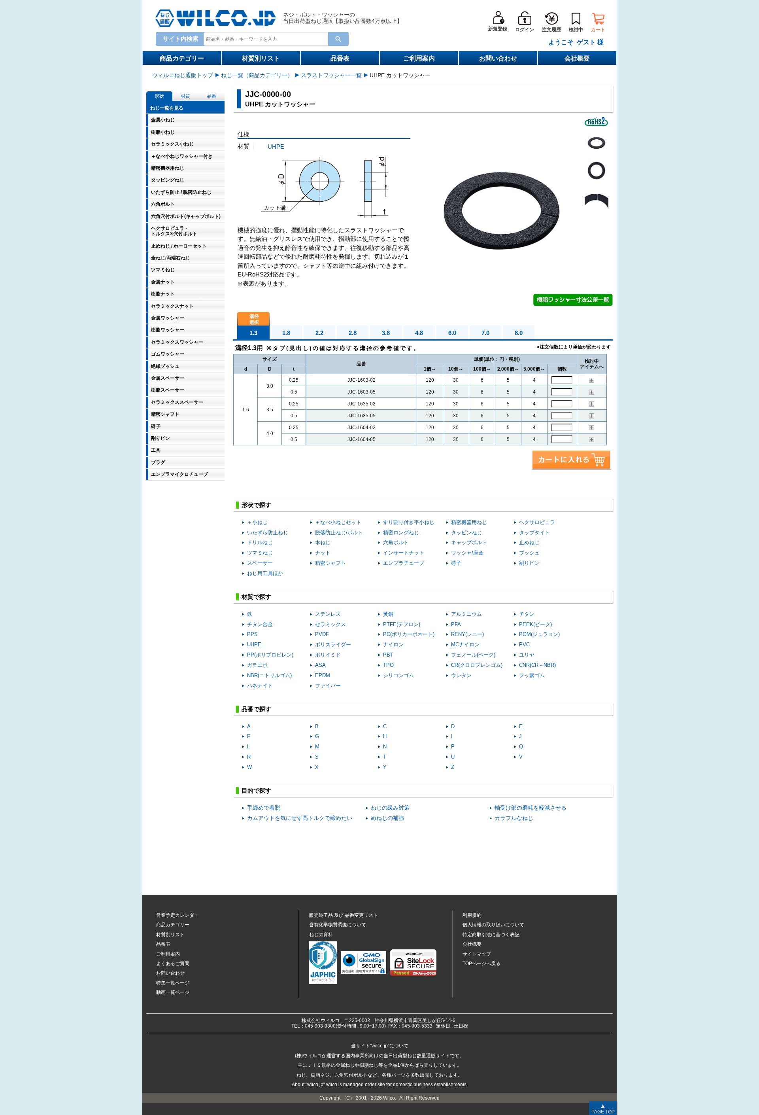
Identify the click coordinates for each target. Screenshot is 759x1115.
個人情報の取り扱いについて (493, 925)
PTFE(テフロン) (401, 624)
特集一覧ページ (172, 983)
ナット (322, 553)
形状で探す (256, 505)
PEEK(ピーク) (535, 624)
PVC (524, 644)
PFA (456, 624)
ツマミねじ (260, 553)
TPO (388, 665)
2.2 (319, 332)
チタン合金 (260, 624)
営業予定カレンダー (177, 915)
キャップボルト (469, 542)
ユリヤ (526, 655)
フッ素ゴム (532, 675)
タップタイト (534, 533)
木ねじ (322, 542)
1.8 (286, 332)
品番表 (339, 58)
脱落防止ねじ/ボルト (339, 533)
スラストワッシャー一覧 (331, 75)
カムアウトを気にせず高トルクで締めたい (299, 818)
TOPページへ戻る (481, 963)
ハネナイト (260, 686)
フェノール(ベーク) (473, 655)
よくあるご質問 (172, 963)
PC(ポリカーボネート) (408, 634)
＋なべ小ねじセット (338, 522)
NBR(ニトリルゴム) (269, 675)
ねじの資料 (321, 934)
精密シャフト (330, 563)
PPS (252, 634)
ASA (320, 665)
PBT (388, 655)
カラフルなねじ (514, 818)
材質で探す (256, 596)
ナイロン (393, 644)
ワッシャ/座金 (467, 553)
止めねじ (529, 542)
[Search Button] (338, 39)
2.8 (353, 332)
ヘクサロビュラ (537, 522)
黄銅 (388, 614)
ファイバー (328, 686)
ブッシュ (529, 553)
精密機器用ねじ (469, 522)
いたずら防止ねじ (267, 533)
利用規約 (472, 915)
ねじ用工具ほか (265, 573)
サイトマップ (477, 954)
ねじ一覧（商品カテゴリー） (257, 75)
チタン (526, 614)
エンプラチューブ (403, 563)
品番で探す (256, 709)
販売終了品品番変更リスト (343, 915)
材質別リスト (261, 58)
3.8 (386, 332)
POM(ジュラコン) (539, 634)
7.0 (485, 332)
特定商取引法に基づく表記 (491, 934)
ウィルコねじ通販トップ (182, 75)
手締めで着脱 (263, 808)
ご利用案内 (419, 58)
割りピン (529, 563)
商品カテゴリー (182, 58)
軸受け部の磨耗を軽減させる (530, 808)
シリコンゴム (398, 675)
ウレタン (461, 675)
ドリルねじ (260, 542)
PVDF (322, 634)
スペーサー (260, 563)
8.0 (519, 332)
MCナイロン (465, 644)
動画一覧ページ (172, 992)
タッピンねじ (466, 533)
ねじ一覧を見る (166, 108)
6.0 (452, 332)
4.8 (419, 332)
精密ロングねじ (401, 533)
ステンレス (328, 614)
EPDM (322, 675)
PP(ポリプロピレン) (270, 655)
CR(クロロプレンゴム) (476, 665)
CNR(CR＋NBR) (537, 665)
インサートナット (403, 553)
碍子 (456, 563)
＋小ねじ (257, 522)
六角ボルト (396, 542)
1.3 (253, 332)
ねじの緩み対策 (390, 808)
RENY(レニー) (467, 634)
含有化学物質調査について (337, 925)
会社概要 (577, 58)
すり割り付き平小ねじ (408, 522)
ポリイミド (328, 655)
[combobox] (267, 38)
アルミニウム (466, 614)
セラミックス (330, 624)
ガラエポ (257, 665)
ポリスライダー (333, 644)
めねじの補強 (387, 818)
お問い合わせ (498, 58)
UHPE (276, 146)
